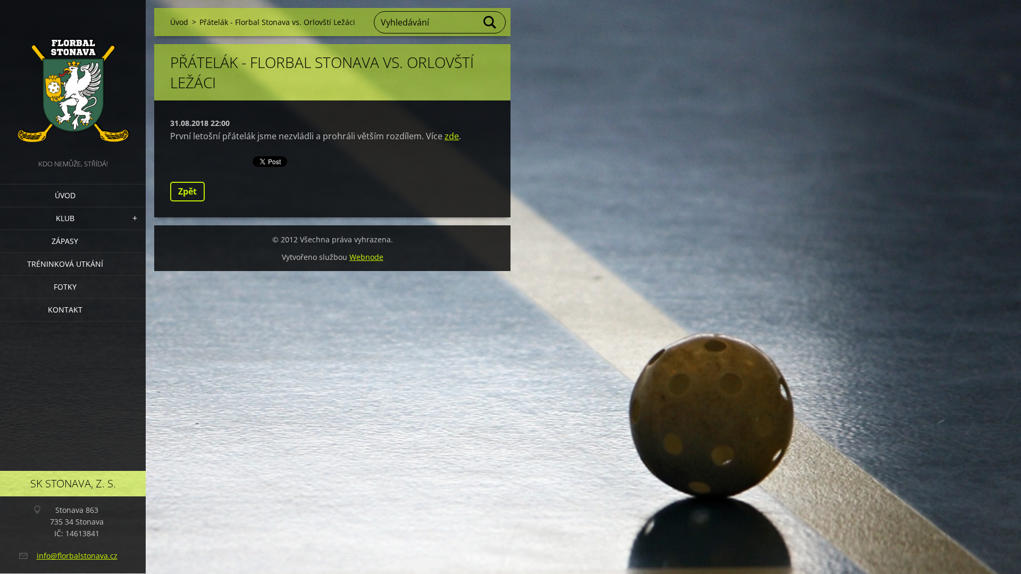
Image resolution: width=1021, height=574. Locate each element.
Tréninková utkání (65, 264)
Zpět (187, 191)
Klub (65, 218)
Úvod (65, 195)
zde (452, 136)
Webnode (366, 257)
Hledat (490, 22)
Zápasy (65, 241)
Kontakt (65, 310)
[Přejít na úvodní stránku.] (73, 78)
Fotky (65, 287)
